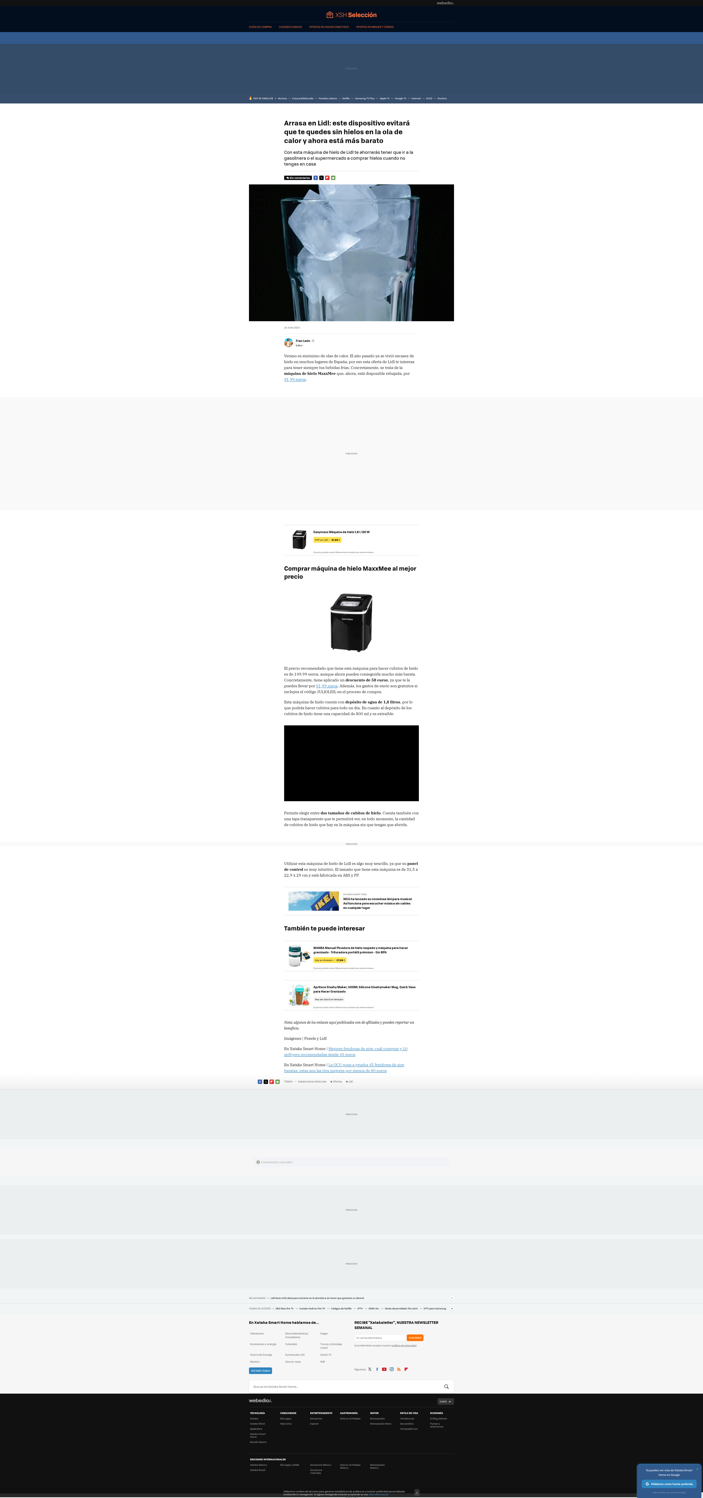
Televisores (257, 1333)
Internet (416, 98)
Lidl (351, 1081)
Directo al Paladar (350, 1418)
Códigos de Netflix (341, 1308)
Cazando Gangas (290, 27)
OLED (429, 98)
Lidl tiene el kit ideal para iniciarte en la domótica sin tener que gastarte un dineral (317, 1298)
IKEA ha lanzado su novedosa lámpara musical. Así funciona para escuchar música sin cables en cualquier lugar (377, 903)
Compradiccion (409, 1428)
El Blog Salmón (438, 1418)
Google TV (400, 98)
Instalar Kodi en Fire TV (312, 1308)
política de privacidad (404, 1345)
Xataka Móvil (257, 1423)
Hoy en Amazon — (330, 960)
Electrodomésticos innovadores (296, 1335)
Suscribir (415, 1337)
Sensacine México (320, 1465)
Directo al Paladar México (350, 1466)
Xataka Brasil (257, 1470)
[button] (305, 340)
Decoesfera (407, 1423)
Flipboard (327, 178)
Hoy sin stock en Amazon (329, 999)
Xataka (254, 1418)
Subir (443, 1401)
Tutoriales (291, 1344)
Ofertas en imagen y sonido (375, 27)
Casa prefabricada (302, 98)
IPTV (360, 1308)
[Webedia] (445, 3)
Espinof (314, 1423)
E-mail (333, 178)
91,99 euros (295, 379)
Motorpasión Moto (380, 1423)
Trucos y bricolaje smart (331, 1345)
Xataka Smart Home (258, 1435)
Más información (378, 1494)
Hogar (324, 1333)
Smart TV (326, 1354)
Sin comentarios (300, 177)
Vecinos (282, 98)
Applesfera (256, 1428)
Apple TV (385, 98)
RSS (399, 1369)
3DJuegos (285, 1418)
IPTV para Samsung (435, 1308)
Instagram (392, 1369)
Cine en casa (293, 1361)
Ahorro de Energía (261, 1354)
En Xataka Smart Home (355, 894)
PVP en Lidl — (327, 540)
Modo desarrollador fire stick (401, 1308)
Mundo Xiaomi (258, 1442)
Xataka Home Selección (351, 14)
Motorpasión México (377, 1466)
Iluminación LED (295, 1354)
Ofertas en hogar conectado (329, 27)
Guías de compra (260, 27)
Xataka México (258, 1465)
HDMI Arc (374, 1308)
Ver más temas (260, 1370)
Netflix (346, 98)
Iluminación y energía (263, 1344)
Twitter (321, 178)
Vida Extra (286, 1423)
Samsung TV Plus (365, 98)
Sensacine (316, 1418)
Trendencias (407, 1418)
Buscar (446, 1386)
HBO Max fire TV (285, 1308)
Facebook (315, 178)
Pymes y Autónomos (436, 1425)
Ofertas (337, 1081)
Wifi (322, 1361)
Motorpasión (377, 1418)
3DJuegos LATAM (289, 1465)
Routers (442, 98)
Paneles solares (328, 98)
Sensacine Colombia (316, 1471)
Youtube (384, 1369)
